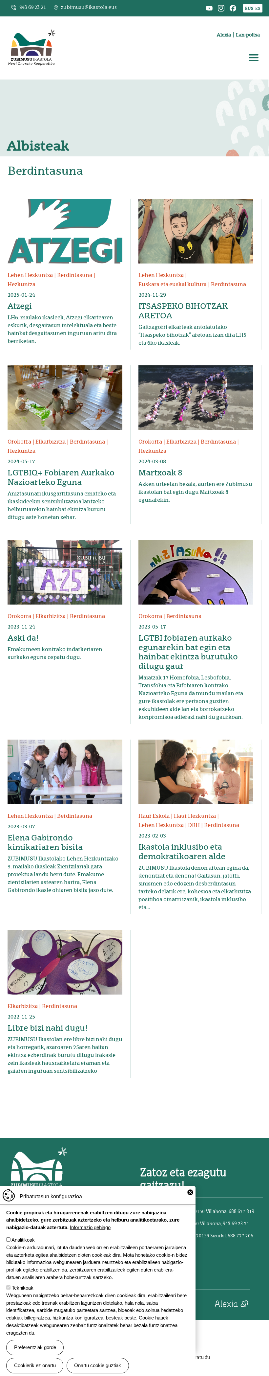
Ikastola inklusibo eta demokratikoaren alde (181, 851)
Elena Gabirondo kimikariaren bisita (45, 842)
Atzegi (20, 306)
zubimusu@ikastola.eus (89, 7)
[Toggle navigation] (253, 58)
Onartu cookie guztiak (97, 1365)
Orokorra (19, 442)
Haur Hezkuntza (195, 816)
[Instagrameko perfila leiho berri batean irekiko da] (221, 8)
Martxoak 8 (160, 472)
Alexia (224, 34)
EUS (249, 8)
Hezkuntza (21, 284)
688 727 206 (240, 1236)
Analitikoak (23, 1240)
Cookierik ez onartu (35, 1365)
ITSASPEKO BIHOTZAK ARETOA (183, 310)
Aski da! (23, 638)
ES (257, 8)
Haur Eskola (154, 816)
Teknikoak (22, 1288)
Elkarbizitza (50, 442)
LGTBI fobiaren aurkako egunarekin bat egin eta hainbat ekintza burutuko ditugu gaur (188, 652)
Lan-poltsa (248, 34)
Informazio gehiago (90, 1227)
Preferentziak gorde (35, 1347)
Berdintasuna (74, 275)
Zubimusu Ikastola (31, 24)
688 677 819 (241, 1211)
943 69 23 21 (32, 7)
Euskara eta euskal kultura (172, 284)
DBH (194, 825)
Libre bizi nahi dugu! (48, 1028)
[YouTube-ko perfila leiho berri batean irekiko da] (209, 8)
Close (190, 1192)
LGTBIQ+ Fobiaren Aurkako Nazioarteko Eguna (61, 477)
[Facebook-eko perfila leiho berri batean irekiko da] (233, 8)
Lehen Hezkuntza (30, 275)
